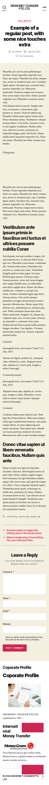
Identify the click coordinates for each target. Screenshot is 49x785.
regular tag (23, 516)
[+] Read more (33, 727)
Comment (8, 572)
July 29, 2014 (34, 51)
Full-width (24, 21)
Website (6, 624)
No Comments (26, 56)
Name (6, 598)
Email (6, 611)
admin (18, 51)
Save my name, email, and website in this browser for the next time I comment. (23, 638)
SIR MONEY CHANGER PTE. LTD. (24, 7)
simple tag (35, 516)
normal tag (12, 516)
